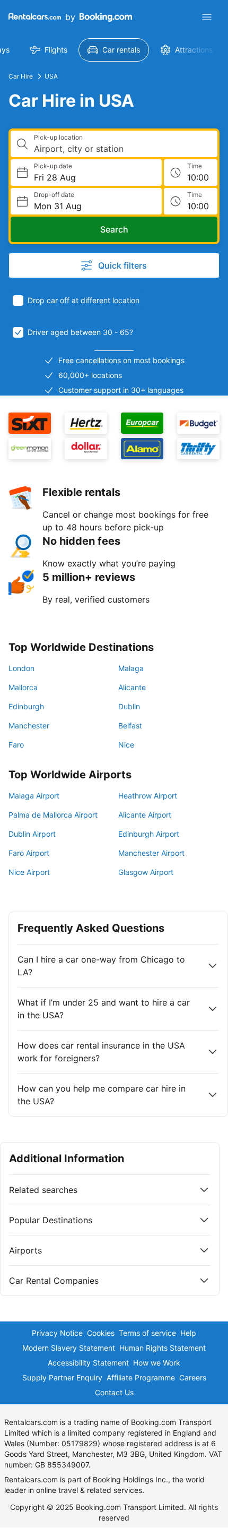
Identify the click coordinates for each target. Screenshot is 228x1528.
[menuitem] (48, 50)
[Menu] (207, 17)
